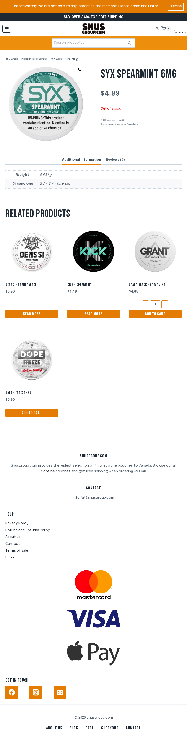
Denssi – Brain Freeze (21, 285)
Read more (32, 314)
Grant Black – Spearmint (147, 285)
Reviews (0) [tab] (115, 159)
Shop (9, 557)
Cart (90, 728)
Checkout (110, 728)
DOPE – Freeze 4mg (18, 393)
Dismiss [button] (176, 6)
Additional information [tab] (81, 159)
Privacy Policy (16, 523)
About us (13, 537)
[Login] (157, 29)
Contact (12, 544)
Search (131, 43)
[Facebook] (11, 692)
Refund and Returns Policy (27, 530)
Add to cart (155, 314)
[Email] (60, 692)
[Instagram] (35, 692)
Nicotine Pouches (126, 124)
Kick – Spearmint (79, 285)
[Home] (6, 59)
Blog (74, 728)
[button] (80, 70)
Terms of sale (16, 550)
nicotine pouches (55, 471)
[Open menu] (6, 28)
